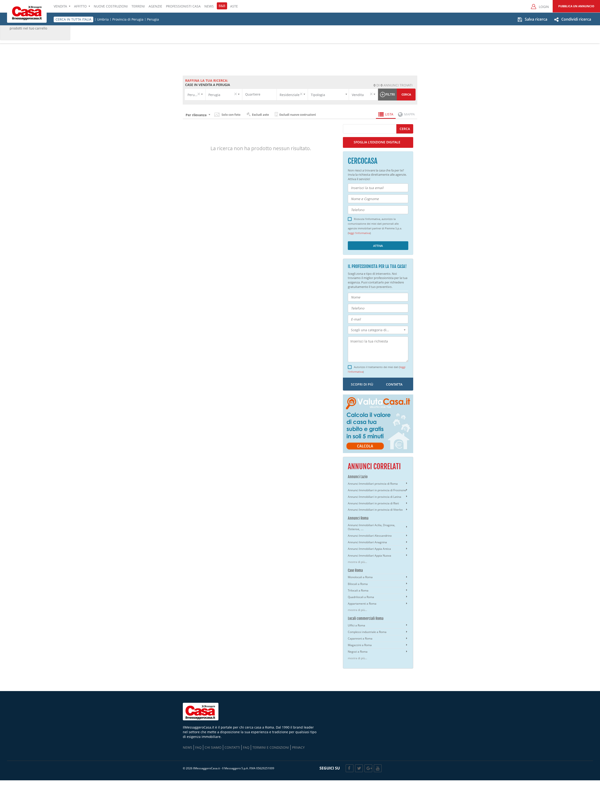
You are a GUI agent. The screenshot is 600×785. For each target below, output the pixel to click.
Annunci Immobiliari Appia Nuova (369, 556)
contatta (394, 384)
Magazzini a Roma (360, 645)
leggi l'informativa (359, 233)
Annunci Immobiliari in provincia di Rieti (373, 503)
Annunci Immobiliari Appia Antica (369, 549)
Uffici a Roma (356, 625)
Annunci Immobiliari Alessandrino (370, 536)
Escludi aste (260, 114)
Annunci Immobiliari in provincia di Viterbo (375, 510)
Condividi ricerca (576, 19)
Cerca (406, 94)
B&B (222, 6)
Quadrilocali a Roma (361, 597)
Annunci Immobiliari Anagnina (367, 542)
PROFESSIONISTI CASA (183, 6)
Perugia (153, 19)
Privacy (298, 747)
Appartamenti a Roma (362, 604)
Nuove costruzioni (111, 6)
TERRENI (138, 6)
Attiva (378, 246)
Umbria (103, 19)
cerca (405, 128)
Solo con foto (230, 114)
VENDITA (60, 6)
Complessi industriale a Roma (367, 632)
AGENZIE (155, 6)
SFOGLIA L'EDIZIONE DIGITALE (377, 142)
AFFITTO (80, 6)
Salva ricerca (536, 19)
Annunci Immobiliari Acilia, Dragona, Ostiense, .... (371, 527)
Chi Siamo (213, 747)
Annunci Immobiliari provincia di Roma (373, 484)
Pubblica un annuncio (576, 6)
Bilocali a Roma (358, 584)
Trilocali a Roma (358, 590)
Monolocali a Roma (360, 577)
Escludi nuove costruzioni (297, 114)
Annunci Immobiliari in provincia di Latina (374, 497)
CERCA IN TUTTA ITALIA (73, 19)
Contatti (232, 747)
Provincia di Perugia (127, 19)
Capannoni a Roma (360, 638)
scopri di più (362, 384)
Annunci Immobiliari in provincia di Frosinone (377, 490)
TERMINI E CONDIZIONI (270, 747)
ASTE (234, 6)
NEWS (209, 6)
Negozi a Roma (358, 652)
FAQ (198, 747)
